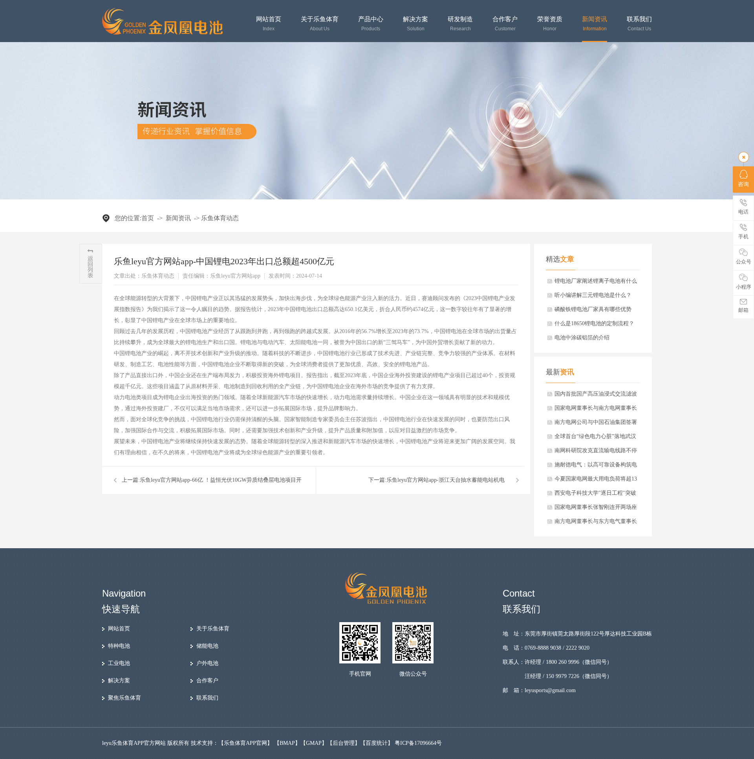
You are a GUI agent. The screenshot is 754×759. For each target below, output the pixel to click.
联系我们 (639, 23)
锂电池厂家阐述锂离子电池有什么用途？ (596, 283)
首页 (147, 218)
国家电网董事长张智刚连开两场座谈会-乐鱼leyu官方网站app (596, 509)
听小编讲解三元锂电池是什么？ (593, 295)
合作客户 (505, 23)
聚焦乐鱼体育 (124, 698)
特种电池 (119, 646)
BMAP (287, 743)
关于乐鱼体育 (320, 23)
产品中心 (370, 23)
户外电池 (207, 663)
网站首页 (268, 23)
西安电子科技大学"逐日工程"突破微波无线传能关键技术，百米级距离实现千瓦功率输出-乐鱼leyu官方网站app (596, 495)
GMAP (314, 743)
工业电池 (119, 663)
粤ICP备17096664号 (418, 743)
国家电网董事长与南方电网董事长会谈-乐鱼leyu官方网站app (596, 410)
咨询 (743, 184)
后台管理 (344, 743)
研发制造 (460, 23)
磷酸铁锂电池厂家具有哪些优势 (593, 309)
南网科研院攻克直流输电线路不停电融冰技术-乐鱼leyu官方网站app (596, 453)
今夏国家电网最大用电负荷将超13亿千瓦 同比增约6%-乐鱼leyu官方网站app (598, 481)
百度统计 (377, 743)
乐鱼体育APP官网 (245, 743)
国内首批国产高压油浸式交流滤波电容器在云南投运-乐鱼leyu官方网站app (596, 396)
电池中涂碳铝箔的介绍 (582, 338)
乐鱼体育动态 (220, 218)
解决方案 (415, 23)
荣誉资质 (549, 23)
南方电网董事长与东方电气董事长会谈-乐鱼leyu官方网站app (596, 523)
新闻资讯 (594, 23)
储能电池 (207, 646)
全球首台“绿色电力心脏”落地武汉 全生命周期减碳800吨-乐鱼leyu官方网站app (597, 438)
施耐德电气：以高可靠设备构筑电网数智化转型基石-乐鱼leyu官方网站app (596, 467)
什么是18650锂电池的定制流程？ (594, 323)
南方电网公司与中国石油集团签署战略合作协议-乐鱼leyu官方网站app (597, 424)
